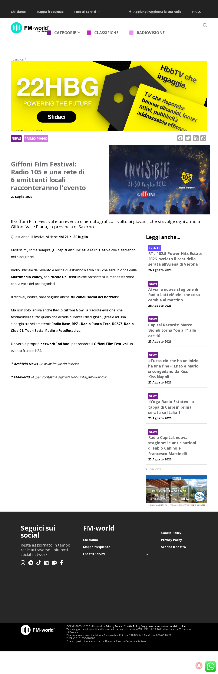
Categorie (65, 32)
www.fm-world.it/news (61, 364)
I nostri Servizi (85, 12)
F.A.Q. (196, 12)
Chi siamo (18, 12)
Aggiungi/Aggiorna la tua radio (157, 12)
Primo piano (36, 138)
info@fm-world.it (93, 377)
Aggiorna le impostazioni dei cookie (164, 626)
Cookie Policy (171, 533)
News (16, 138)
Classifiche (106, 32)
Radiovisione (151, 32)
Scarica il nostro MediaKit (179, 547)
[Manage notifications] (199, 665)
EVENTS (154, 248)
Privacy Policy (171, 540)
